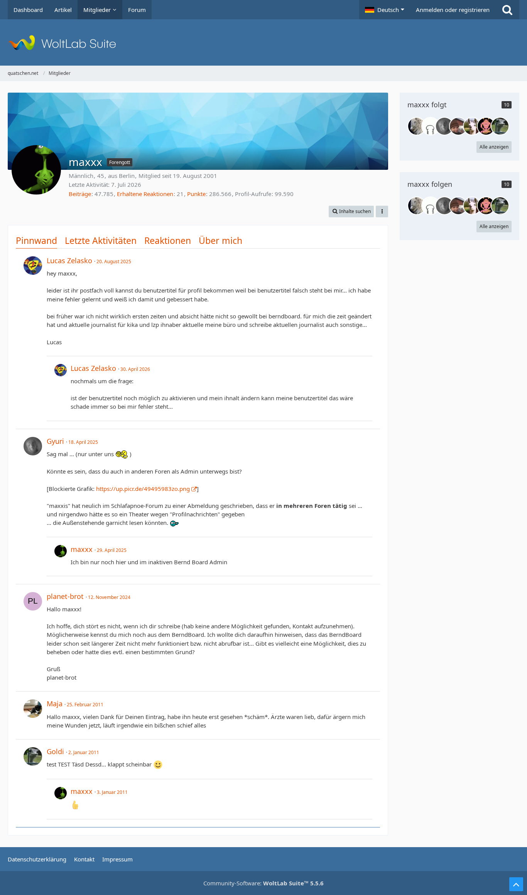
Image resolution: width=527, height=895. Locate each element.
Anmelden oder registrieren (453, 10)
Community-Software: (263, 883)
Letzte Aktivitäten (101, 240)
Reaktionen (167, 240)
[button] (384, 9)
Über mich (220, 240)
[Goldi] (500, 126)
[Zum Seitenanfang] (516, 884)
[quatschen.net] (263, 42)
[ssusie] (472, 126)
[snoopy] (458, 126)
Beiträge (80, 194)
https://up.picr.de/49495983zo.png (143, 488)
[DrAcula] (430, 126)
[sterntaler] (416, 126)
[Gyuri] (444, 126)
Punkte (196, 194)
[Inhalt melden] (367, 260)
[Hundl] (486, 126)
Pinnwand (36, 240)
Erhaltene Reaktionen (145, 194)
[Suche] (507, 9)
